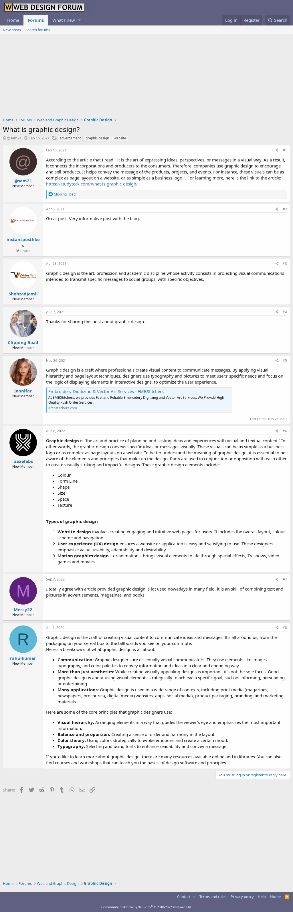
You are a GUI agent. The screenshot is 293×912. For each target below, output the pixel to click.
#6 (285, 431)
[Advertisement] (146, 77)
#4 (285, 311)
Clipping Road (23, 342)
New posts (12, 29)
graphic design (97, 138)
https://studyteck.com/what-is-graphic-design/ (92, 184)
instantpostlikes (23, 242)
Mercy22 (23, 609)
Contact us (186, 896)
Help (262, 896)
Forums (36, 20)
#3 (285, 263)
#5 (285, 360)
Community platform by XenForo (146, 907)
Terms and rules (212, 896)
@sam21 (14, 138)
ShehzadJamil (23, 294)
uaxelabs (23, 461)
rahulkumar (23, 658)
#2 (285, 209)
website (120, 138)
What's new (63, 20)
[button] (80, 20)
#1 (285, 150)
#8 (285, 627)
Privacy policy (242, 896)
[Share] (277, 150)
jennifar (23, 391)
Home (13, 20)
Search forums (37, 29)
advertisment (70, 138)
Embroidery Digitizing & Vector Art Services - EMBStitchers (106, 391)
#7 (285, 579)
